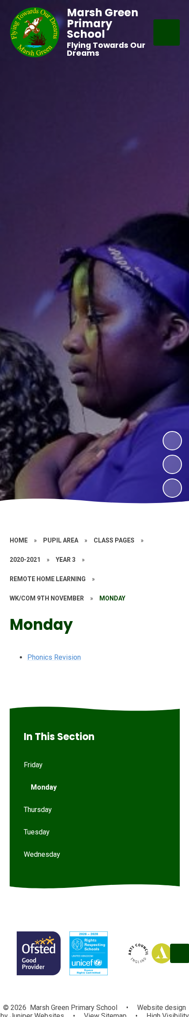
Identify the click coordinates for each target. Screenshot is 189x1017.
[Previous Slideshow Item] (172, 464)
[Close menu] (166, 32)
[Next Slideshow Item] (172, 440)
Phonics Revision (54, 657)
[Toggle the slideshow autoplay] (172, 488)
